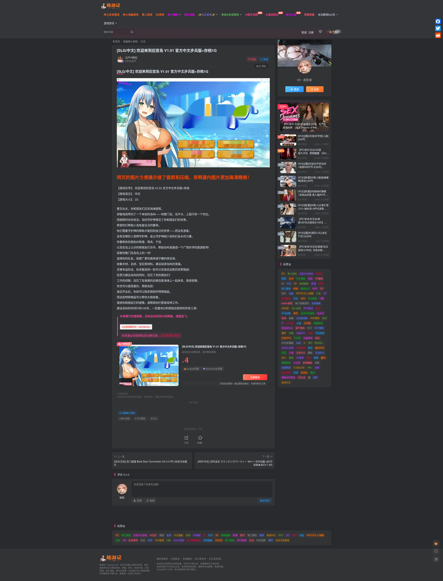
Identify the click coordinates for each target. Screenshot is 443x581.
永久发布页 (200, 558)
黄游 (284, 278)
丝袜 (298, 342)
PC (283, 273)
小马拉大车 (299, 367)
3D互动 (301, 377)
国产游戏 (300, 327)
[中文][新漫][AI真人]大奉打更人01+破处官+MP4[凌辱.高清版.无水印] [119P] (313, 208)
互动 (318, 308)
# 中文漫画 (140, 418)
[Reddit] (438, 35)
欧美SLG (305, 288)
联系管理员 (162, 558)
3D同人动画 (287, 347)
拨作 (312, 372)
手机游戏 (319, 332)
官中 (284, 293)
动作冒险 (300, 347)
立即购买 (255, 377)
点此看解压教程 (170, 335)
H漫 (322, 298)
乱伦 (308, 357)
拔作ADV (319, 347)
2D (325, 293)
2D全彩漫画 (287, 342)
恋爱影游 (286, 367)
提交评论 (265, 500)
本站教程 (187, 558)
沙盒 (299, 323)
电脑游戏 (318, 323)
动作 (315, 377)
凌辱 (317, 367)
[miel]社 (290, 323)
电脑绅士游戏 (130, 41)
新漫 (313, 283)
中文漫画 (300, 278)
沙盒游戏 (307, 338)
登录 (304, 32)
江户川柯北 (131, 57)
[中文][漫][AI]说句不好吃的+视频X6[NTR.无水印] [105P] (312, 167)
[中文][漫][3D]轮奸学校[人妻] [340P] (313, 137)
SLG (289, 283)
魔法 (323, 357)
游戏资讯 (109, 23)
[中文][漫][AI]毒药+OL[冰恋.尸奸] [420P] (312, 234)
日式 (295, 298)
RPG (314, 288)
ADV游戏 (314, 318)
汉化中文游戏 (306, 273)
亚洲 (284, 318)
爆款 (310, 352)
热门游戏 (286, 288)
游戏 (310, 278)
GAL (310, 367)
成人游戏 (296, 308)
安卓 (291, 278)
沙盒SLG (300, 332)
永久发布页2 (215, 558)
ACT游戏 (319, 327)
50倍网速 (167, 316)
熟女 (310, 347)
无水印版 (286, 372)
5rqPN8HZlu (136, 326)
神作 (295, 313)
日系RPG (286, 338)
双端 (291, 332)
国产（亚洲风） (316, 342)
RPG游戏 (308, 308)
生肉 (310, 332)
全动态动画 (302, 318)
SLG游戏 (312, 298)
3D (295, 283)
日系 (318, 293)
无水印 (320, 313)
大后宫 (296, 362)
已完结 (297, 338)
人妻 (291, 352)
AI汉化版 (286, 313)
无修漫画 (315, 303)
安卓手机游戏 (307, 313)
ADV (303, 298)
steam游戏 (287, 303)
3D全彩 (285, 308)
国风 (317, 338)
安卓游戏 (286, 298)
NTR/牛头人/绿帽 (304, 293)
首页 (117, 41)
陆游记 (184, 569)
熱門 (321, 283)
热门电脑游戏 (302, 303)
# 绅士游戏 (125, 418)
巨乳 (284, 352)
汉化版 (307, 323)
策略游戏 (286, 362)
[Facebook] (438, 21)
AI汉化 (319, 273)
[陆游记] (110, 5)
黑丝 (324, 318)
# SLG (154, 418)
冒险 (284, 332)
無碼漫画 (303, 283)
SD (321, 288)
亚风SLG (286, 382)
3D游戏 (300, 357)
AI (283, 283)
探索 (291, 318)
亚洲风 (304, 372)
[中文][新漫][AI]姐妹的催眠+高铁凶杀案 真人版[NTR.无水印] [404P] (313, 194)
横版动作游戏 (288, 377)
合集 (317, 362)
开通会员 (336, 31)
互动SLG (319, 352)
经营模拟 (307, 362)
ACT (309, 327)
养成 (295, 372)
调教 (316, 357)
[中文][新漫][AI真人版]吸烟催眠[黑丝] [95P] (313, 179)
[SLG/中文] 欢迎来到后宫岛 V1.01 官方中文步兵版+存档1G (167, 50)
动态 (291, 293)
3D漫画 (319, 278)
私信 (265, 59)
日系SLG (300, 352)
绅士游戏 (292, 273)
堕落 (291, 357)
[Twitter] (438, 28)
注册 (311, 32)
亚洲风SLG (287, 327)
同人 (284, 357)
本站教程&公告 (326, 14)
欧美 (295, 288)
